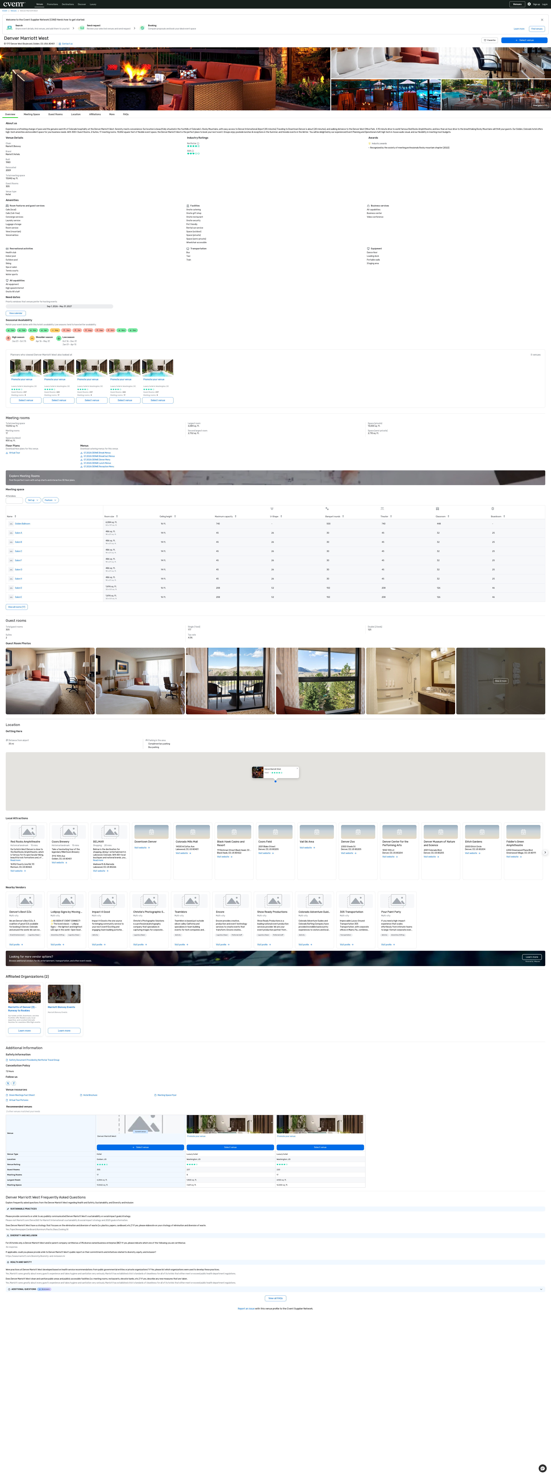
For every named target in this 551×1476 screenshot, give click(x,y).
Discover (82, 4)
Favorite (491, 40)
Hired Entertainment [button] (17, 935)
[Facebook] (13, 1083)
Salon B (18, 542)
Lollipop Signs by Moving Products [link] (67, 911)
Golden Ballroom (22, 524)
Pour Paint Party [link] (391, 911)
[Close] (542, 20)
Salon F (18, 560)
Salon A (18, 533)
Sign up (536, 4)
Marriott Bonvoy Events (61, 1007)
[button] (165, 78)
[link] (25, 901)
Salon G (18, 569)
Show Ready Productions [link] (272, 911)
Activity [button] (95, 935)
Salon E (18, 597)
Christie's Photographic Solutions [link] (149, 911)
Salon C (18, 551)
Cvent (4, 11)
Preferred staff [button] (237, 935)
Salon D (18, 588)
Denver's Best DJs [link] (20, 911)
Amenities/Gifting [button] (57, 935)
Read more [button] (15, 860)
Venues (39, 4)
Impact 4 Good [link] (101, 911)
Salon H (18, 579)
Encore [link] (220, 911)
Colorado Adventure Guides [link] (314, 911)
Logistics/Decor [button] (34, 935)
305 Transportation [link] (351, 911)
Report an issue (246, 1308)
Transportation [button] (346, 935)
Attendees (11, 496)
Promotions (52, 4)
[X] (8, 1083)
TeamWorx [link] (181, 911)
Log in (545, 4)
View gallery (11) (540, 105)
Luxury (93, 4)
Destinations (68, 4)
